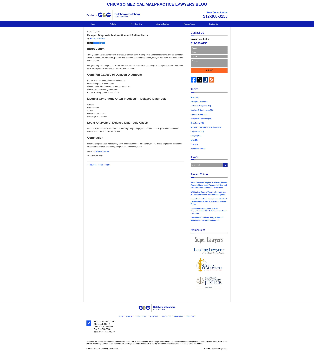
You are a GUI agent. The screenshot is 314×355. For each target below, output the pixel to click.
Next (107, 165)
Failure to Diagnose (102, 151)
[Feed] (211, 80)
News (195, 97)
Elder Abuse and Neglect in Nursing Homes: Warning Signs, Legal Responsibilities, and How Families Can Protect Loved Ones (209, 185)
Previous (92, 165)
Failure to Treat (199, 114)
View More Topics (198, 149)
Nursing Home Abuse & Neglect (206, 127)
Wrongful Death (199, 101)
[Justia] (205, 80)
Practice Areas (189, 24)
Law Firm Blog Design (216, 349)
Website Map (178, 316)
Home (93, 24)
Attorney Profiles (162, 24)
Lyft (194, 140)
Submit (209, 70)
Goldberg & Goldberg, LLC (111, 348)
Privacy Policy (141, 316)
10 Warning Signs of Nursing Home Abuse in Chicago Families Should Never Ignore (208, 193)
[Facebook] (193, 80)
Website (113, 24)
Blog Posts (191, 316)
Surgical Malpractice (201, 119)
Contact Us (213, 24)
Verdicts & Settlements (202, 110)
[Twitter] (199, 80)
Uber (194, 144)
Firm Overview (136, 24)
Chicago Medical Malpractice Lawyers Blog (113, 15)
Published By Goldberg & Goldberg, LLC (215, 14)
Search (225, 165)
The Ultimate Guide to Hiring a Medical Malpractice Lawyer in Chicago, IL (207, 219)
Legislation (197, 131)
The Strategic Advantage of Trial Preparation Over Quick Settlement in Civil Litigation (208, 210)
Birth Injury (197, 123)
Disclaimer (154, 316)
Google (196, 136)
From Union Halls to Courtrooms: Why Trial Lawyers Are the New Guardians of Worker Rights (209, 201)
